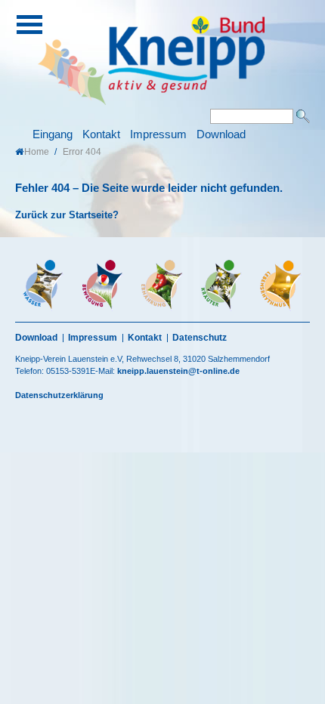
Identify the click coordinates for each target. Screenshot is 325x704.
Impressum (158, 134)
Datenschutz (199, 337)
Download (221, 134)
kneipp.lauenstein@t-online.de (178, 370)
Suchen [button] (303, 116)
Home (36, 152)
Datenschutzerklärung (59, 395)
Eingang (52, 134)
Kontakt (101, 134)
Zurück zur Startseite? (67, 215)
